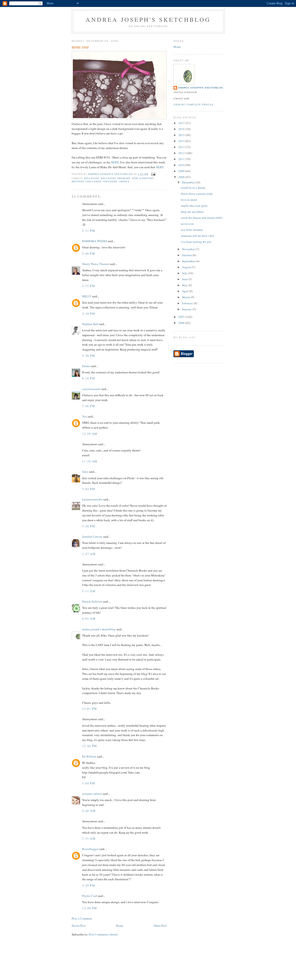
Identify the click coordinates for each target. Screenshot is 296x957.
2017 (181, 123)
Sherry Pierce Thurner (95, 264)
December (188, 182)
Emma (86, 366)
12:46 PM (89, 746)
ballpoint (91, 178)
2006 (181, 323)
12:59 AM (89, 434)
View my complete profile (193, 104)
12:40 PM (89, 908)
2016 (181, 129)
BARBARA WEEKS (94, 241)
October (187, 255)
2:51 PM (88, 286)
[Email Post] (153, 174)
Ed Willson (89, 756)
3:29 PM (88, 885)
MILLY (86, 296)
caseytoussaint (91, 389)
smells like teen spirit (194, 206)
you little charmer (192, 230)
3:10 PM (88, 313)
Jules (85, 471)
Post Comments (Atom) (103, 934)
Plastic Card (89, 896)
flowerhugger (90, 849)
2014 (181, 141)
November (189, 249)
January (187, 309)
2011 (181, 159)
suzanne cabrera (92, 794)
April (185, 291)
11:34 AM (89, 461)
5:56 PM (88, 356)
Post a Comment (82, 918)
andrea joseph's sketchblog (148, 19)
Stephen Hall (90, 324)
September (189, 261)
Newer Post (79, 925)
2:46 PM (88, 253)
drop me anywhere (192, 212)
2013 (181, 147)
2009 (181, 171)
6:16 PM (88, 378)
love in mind (189, 200)
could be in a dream (193, 188)
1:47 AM (89, 554)
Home (119, 925)
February (188, 303)
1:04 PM (88, 783)
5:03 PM (88, 489)
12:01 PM (89, 709)
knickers (110, 181)
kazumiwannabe (92, 499)
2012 (181, 153)
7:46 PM (88, 406)
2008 (181, 177)
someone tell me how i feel (197, 236)
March (186, 297)
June (185, 279)
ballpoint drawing (115, 178)
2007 (181, 317)
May (185, 285)
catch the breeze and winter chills (201, 218)
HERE (115, 162)
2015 (181, 135)
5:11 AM (89, 591)
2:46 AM (89, 811)
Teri (84, 416)
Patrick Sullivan (92, 601)
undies (124, 181)
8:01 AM (89, 618)
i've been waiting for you (196, 242)
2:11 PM (88, 231)
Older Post (160, 925)
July (185, 273)
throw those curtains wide (197, 194)
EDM (135, 178)
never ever (187, 224)
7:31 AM (89, 838)
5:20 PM (88, 526)
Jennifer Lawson (92, 536)
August (187, 267)
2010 (181, 165)
